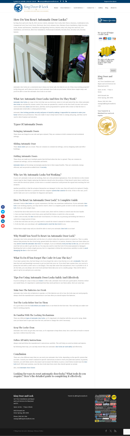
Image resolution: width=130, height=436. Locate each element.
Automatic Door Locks (55, 23)
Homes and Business (24, 27)
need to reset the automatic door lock (29, 244)
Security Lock (75, 30)
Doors (34, 25)
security (44, 167)
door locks (17, 104)
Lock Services (78, 8)
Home (56, 8)
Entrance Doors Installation (68, 25)
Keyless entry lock (61, 27)
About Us (113, 8)
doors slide (21, 147)
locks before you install (37, 306)
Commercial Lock (19, 25)
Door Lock (28, 25)
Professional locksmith (53, 30)
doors (28, 107)
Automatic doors (19, 165)
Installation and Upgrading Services (43, 27)
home (41, 281)
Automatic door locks (20, 102)
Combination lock (82, 23)
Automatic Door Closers (27, 368)
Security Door (65, 30)
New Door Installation (38, 30)
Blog (106, 8)
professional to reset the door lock (50, 224)
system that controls (58, 190)
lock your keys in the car (70, 244)
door (32, 216)
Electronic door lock (43, 25)
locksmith (77, 261)
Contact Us (90, 8)
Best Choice (66, 23)
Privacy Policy (38, 431)
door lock (64, 228)
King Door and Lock (22, 23)
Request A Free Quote (110, 1)
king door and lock (74, 27)
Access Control (42, 23)
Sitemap (30, 431)
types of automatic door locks (35, 318)
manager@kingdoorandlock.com (24, 419)
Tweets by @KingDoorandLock (77, 396)
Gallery (100, 8)
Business (73, 23)
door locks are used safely (64, 347)
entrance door (54, 25)
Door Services (65, 8)
